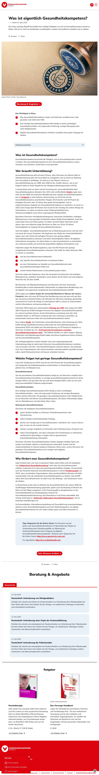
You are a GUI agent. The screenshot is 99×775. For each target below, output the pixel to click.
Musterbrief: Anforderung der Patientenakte (31, 642)
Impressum (34, 773)
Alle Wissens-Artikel (48, 553)
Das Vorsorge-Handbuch (61, 705)
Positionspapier (72, 471)
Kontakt (70, 773)
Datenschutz (45, 773)
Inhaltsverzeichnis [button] (23, 145)
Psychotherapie (16, 705)
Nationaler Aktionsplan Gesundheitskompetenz (53, 498)
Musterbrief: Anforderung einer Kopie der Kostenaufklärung (39, 620)
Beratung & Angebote (27, 104)
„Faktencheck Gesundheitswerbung (33, 465)
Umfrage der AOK (56, 308)
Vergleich (25, 197)
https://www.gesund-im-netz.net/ (51, 536)
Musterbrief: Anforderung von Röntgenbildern (32, 598)
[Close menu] (29, 756)
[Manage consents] (95, 771)
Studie (69, 192)
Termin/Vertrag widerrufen (86, 773)
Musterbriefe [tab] (10, 585)
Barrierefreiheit (58, 773)
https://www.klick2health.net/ (48, 540)
